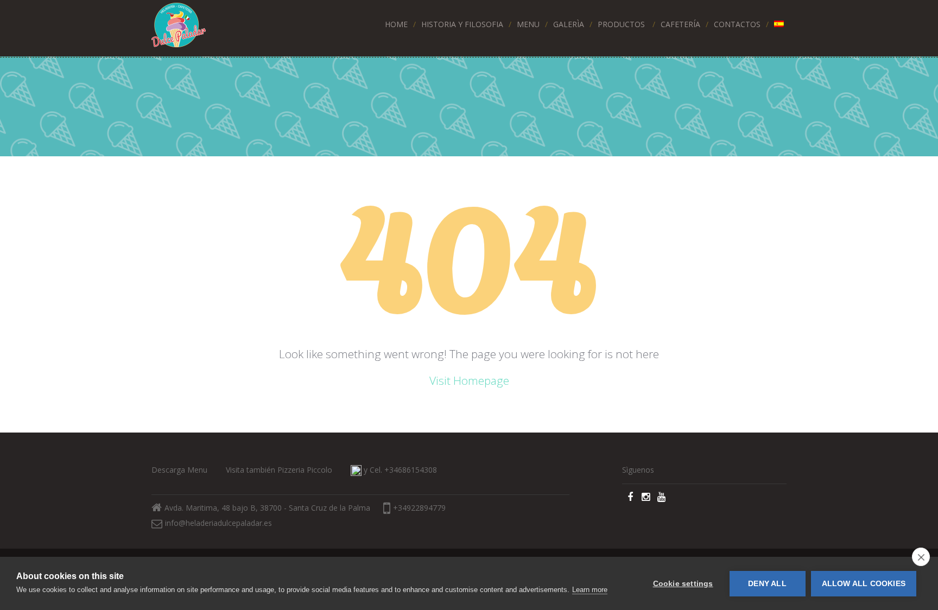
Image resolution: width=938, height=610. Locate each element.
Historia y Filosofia (462, 24)
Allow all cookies (863, 584)
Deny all (767, 584)
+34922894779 (419, 508)
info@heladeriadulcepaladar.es (218, 523)
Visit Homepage (469, 380)
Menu (528, 24)
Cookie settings (683, 584)
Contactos (737, 24)
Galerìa (568, 24)
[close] (921, 557)
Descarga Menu (179, 470)
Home (396, 24)
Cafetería (680, 24)
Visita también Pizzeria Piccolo (279, 470)
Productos (621, 24)
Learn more (589, 590)
